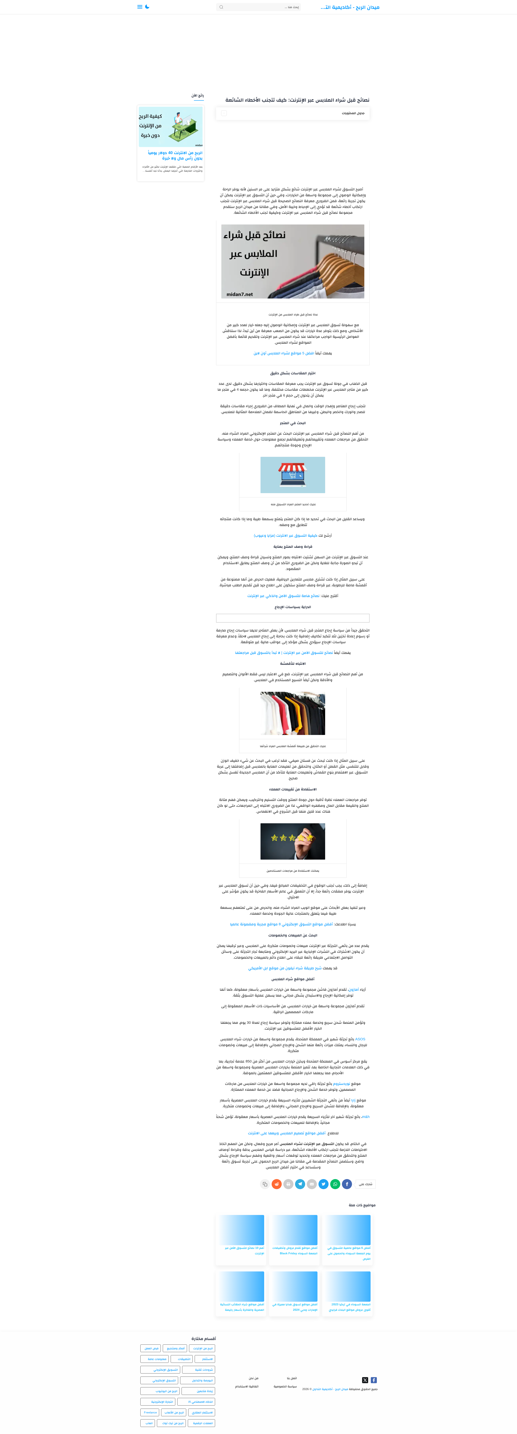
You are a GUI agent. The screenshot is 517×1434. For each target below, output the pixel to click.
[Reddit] (277, 1186)
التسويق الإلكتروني (165, 1369)
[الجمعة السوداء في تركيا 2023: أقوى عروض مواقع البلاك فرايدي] (347, 1286)
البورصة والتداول (202, 1380)
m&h (366, 1117)
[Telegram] (301, 1186)
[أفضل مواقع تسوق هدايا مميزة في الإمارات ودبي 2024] (294, 1286)
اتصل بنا (292, 1378)
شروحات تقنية (204, 1369)
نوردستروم (341, 1084)
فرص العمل (152, 1348)
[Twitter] (324, 1186)
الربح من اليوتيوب (166, 1391)
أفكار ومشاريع (176, 1348)
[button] (147, 7)
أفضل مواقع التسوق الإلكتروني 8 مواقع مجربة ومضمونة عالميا (281, 924)
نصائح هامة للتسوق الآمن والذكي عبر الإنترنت (283, 596)
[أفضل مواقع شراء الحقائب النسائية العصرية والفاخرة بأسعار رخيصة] (241, 1286)
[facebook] (374, 1380)
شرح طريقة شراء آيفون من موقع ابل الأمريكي (285, 968)
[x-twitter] (365, 1380)
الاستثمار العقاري (202, 1412)
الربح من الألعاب (174, 1412)
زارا (353, 1100)
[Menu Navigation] (139, 7)
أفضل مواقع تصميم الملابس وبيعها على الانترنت (286, 1133)
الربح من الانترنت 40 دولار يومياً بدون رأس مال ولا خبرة (175, 155)
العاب (149, 1423)
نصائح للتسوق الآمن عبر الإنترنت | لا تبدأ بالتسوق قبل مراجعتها (284, 653)
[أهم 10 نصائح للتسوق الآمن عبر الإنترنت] (241, 1230)
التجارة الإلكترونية (162, 1401)
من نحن (253, 1378)
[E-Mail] (312, 1186)
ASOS (359, 1039)
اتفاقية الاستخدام (246, 1386)
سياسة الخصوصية (285, 1386)
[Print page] (289, 1186)
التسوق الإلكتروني (164, 1380)
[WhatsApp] (336, 1186)
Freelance (150, 1412)
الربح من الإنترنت (203, 1348)
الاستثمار (207, 1359)
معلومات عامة (157, 1359)
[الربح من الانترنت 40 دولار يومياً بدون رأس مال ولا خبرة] (171, 127)
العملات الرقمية (203, 1423)
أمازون (354, 989)
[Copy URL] (266, 1186)
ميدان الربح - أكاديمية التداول (349, 7)
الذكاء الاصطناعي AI (200, 1401)
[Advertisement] (258, 54)
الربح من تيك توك (172, 1423)
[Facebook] (348, 1186)
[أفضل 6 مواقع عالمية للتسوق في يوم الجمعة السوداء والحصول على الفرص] (347, 1230)
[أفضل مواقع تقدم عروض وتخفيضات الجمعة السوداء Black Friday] (294, 1230)
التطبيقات (184, 1359)
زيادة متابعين (205, 1391)
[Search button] (221, 7)
